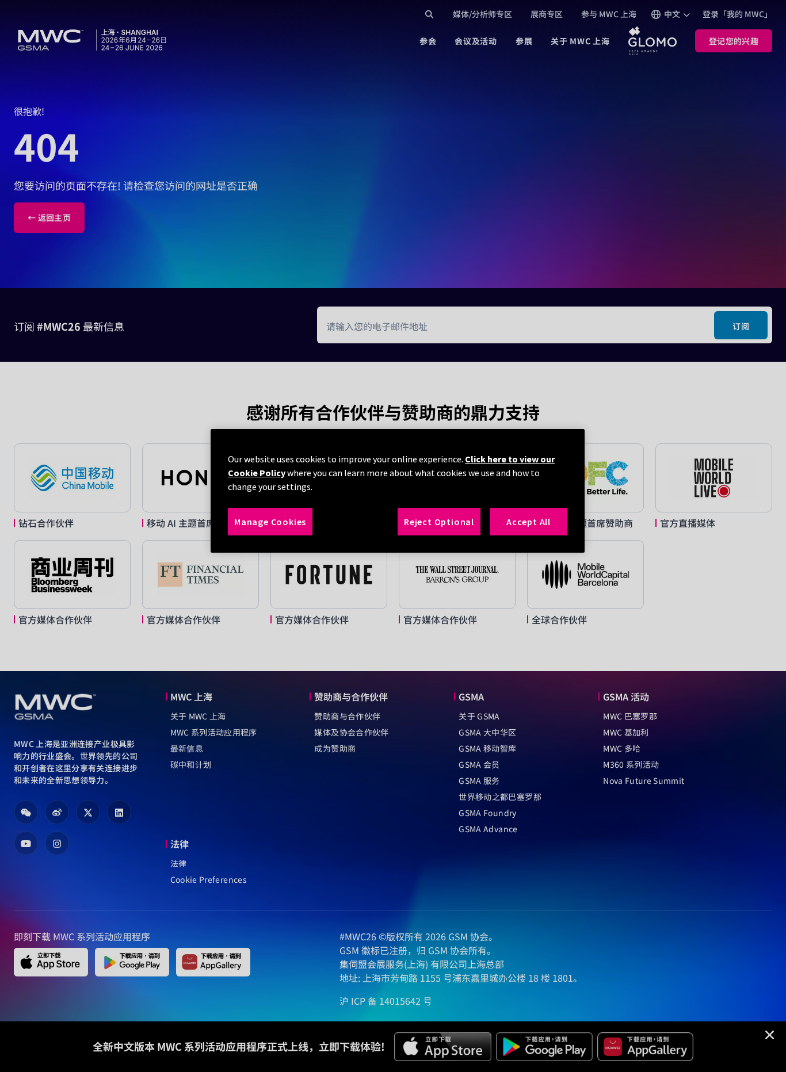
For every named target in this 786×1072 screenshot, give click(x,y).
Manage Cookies (270, 521)
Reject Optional (439, 521)
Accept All (528, 521)
